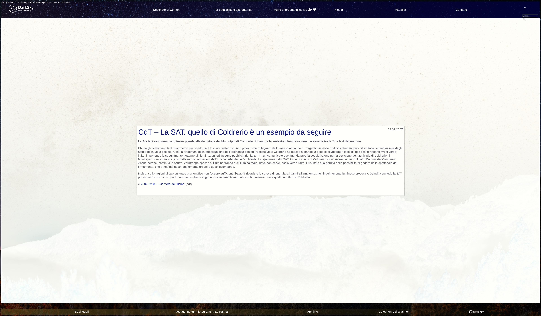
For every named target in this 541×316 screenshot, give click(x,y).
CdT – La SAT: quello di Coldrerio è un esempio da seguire (234, 132)
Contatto (461, 9)
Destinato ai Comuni (166, 9)
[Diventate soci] (310, 10)
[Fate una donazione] (314, 10)
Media (339, 9)
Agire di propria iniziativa (290, 9)
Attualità (400, 9)
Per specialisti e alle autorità (233, 9)
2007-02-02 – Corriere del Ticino (162, 184)
